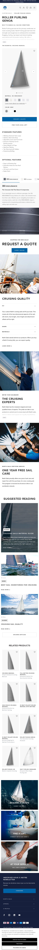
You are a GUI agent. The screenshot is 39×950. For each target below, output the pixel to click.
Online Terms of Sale (28, 927)
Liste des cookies (7, 927)
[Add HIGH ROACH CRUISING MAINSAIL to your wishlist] (17, 684)
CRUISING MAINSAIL (8, 673)
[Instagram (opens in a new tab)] (9, 915)
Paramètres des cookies (19, 947)
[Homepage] (5, 7)
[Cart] (30, 8)
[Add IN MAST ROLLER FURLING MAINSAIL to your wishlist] (17, 716)
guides (4, 620)
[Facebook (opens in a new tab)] (4, 915)
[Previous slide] (5, 71)
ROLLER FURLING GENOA (27, 737)
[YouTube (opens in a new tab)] (19, 915)
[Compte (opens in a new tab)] (24, 8)
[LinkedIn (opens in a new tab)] (14, 915)
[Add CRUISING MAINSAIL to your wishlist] (17, 652)
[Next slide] (33, 71)
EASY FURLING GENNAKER (28, 769)
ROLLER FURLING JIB (8, 769)
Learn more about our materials (15, 103)
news (4, 581)
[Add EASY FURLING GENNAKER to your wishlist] (34, 748)
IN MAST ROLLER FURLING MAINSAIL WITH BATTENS (28, 706)
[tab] (11, 179)
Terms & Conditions (17, 927)
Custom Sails (7, 13)
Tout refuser (19, 943)
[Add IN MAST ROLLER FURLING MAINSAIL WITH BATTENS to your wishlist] (34, 684)
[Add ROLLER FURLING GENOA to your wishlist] (34, 51)
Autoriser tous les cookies (19, 939)
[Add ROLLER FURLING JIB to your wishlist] (17, 748)
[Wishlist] (27, 8)
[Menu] (34, 7)
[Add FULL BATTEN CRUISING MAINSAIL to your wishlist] (34, 652)
